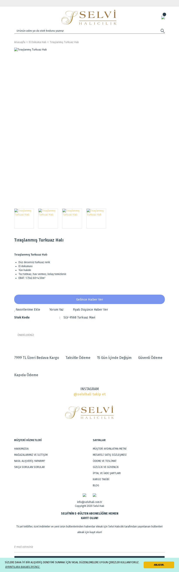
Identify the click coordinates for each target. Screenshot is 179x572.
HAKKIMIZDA (21, 448)
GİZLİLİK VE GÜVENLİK (106, 467)
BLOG (96, 485)
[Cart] (163, 17)
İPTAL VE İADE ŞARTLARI (107, 473)
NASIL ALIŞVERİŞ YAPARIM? (29, 460)
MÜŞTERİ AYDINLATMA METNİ (110, 448)
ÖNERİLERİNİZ (25, 335)
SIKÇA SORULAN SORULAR (29, 467)
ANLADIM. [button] (159, 564)
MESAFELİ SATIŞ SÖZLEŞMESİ (110, 454)
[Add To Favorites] (27, 309)
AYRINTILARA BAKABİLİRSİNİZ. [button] (22, 567)
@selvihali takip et (90, 394)
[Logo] (89, 17)
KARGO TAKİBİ (101, 479)
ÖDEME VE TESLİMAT (105, 460)
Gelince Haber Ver (89, 299)
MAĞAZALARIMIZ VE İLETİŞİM (31, 454)
